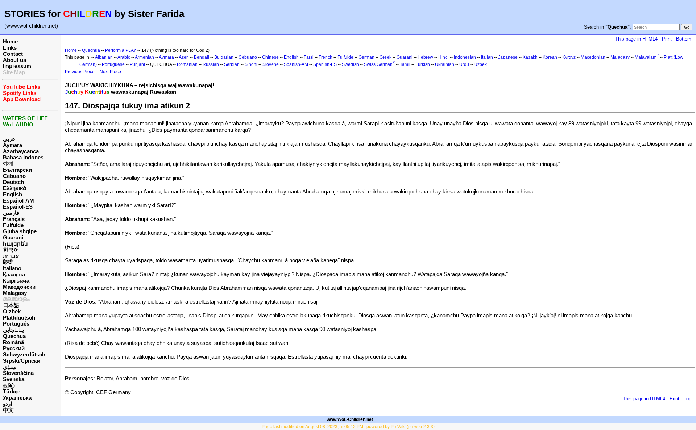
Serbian (232, 64)
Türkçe (11, 391)
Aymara (12, 145)
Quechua (14, 336)
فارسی (11, 213)
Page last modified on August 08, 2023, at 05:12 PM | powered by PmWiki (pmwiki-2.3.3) (348, 426)
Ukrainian (444, 64)
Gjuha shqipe (20, 231)
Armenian (144, 57)
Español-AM (18, 200)
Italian (487, 57)
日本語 (11, 305)
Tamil (405, 64)
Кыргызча (16, 280)
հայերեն (15, 244)
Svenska (13, 379)
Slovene (270, 64)
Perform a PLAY (120, 50)
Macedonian (593, 57)
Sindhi (251, 64)
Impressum (17, 66)
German (366, 57)
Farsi (309, 57)
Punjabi (137, 64)
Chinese (270, 57)
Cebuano (14, 176)
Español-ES (18, 207)
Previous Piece (80, 71)
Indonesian (465, 57)
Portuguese (113, 64)
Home (10, 41)
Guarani (13, 237)
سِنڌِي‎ (10, 367)
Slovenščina (18, 373)
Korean (550, 57)
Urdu (464, 64)
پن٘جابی (13, 330)
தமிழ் (9, 385)
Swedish (350, 64)
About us (14, 60)
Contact (13, 54)
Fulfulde (13, 225)
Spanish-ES (325, 64)
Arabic (123, 57)
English (12, 194)
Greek (386, 57)
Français (14, 219)
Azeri (184, 57)
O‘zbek (12, 311)
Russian (211, 64)
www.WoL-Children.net (350, 419)
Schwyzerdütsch (24, 354)
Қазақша (14, 274)
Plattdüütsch (19, 317)
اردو (7, 404)
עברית (11, 256)
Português (16, 324)
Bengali (201, 57)
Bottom (683, 39)
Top (687, 398)
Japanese (508, 57)
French (325, 57)
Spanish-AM (296, 64)
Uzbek (480, 64)
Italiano (12, 268)
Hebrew (425, 57)
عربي (9, 139)
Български (17, 170)
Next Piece (110, 71)
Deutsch (13, 182)
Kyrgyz (569, 57)
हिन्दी (7, 262)
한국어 (11, 250)
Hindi (443, 57)
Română (13, 342)
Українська (17, 397)
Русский (14, 348)
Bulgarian (223, 57)
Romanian (187, 64)
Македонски (19, 287)
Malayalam (645, 57)
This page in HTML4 (636, 39)
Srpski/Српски (21, 361)
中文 (8, 410)
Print (667, 39)
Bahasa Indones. (24, 157)
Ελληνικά (14, 188)
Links (10, 48)
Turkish (422, 64)
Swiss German (378, 64)
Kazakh (530, 57)
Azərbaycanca (21, 151)
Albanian (104, 57)
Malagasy (15, 293)
